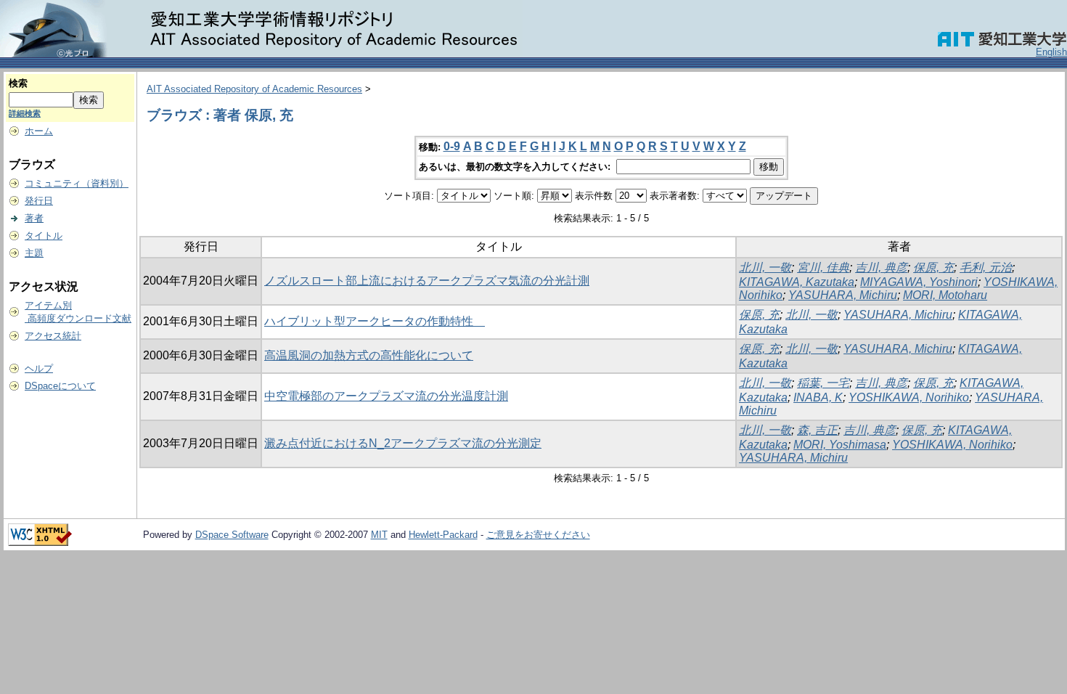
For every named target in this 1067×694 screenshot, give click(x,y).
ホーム (39, 131)
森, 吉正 (817, 430)
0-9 (451, 146)
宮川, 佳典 (823, 267)
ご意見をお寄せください (538, 534)
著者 (34, 218)
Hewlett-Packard (443, 534)
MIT (379, 534)
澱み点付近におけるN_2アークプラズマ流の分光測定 (402, 443)
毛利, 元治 (986, 267)
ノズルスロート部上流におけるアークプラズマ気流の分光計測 (426, 280)
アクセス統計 (53, 335)
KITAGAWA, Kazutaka (796, 282)
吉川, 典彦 (881, 267)
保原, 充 (933, 267)
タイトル (43, 235)
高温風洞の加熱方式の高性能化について (368, 355)
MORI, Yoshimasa (839, 444)
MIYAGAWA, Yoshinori (919, 282)
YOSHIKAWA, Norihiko (909, 397)
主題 (34, 253)
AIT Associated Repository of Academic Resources (254, 88)
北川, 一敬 (765, 267)
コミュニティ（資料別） (76, 183)
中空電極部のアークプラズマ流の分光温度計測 (386, 396)
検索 (18, 83)
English (1051, 51)
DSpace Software (232, 534)
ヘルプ (39, 368)
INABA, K (818, 397)
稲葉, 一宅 (823, 383)
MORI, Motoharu (945, 295)
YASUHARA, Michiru (842, 295)
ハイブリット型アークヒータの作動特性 (374, 321)
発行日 (39, 200)
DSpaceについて (60, 385)
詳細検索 (25, 113)
